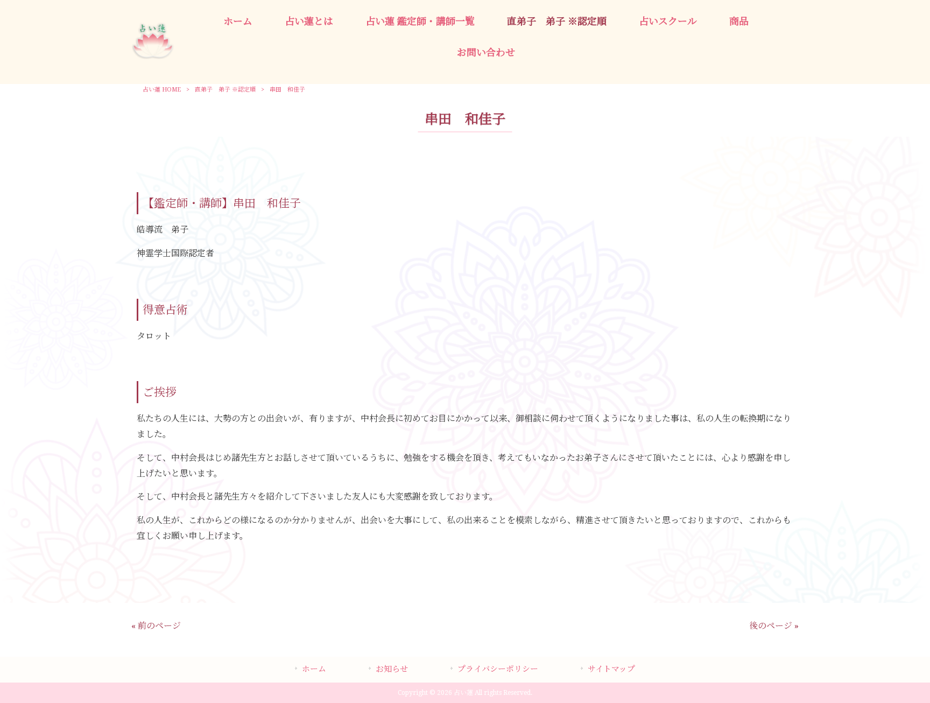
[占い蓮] (152, 56)
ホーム (314, 669)
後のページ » (774, 626)
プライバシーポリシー (497, 669)
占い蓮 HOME (162, 89)
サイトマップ (611, 669)
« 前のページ (156, 626)
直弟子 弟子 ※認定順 (225, 89)
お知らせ (392, 669)
